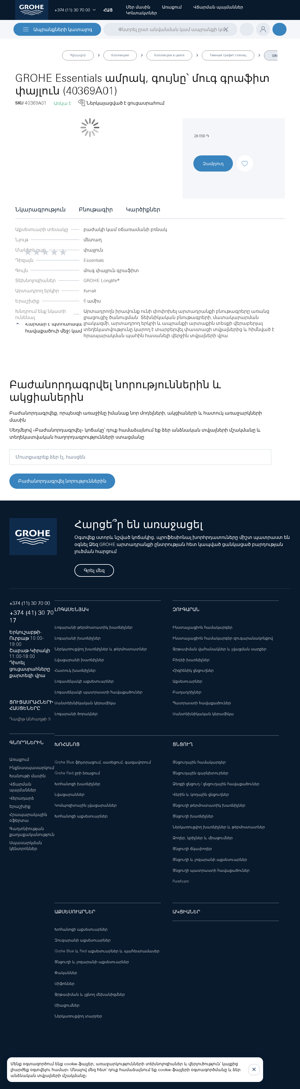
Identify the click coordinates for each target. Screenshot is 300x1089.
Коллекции (120, 55)
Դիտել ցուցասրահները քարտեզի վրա (29, 669)
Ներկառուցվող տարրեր (78, 1016)
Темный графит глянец (228, 55)
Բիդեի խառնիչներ (191, 660)
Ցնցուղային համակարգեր (199, 762)
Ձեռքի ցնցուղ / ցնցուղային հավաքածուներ (216, 784)
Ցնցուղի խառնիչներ (193, 816)
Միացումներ (66, 1005)
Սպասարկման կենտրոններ (25, 845)
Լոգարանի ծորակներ (76, 714)
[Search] (107, 29)
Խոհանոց (67, 744)
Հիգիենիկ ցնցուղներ (193, 670)
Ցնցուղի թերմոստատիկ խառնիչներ (209, 805)
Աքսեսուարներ (187, 681)
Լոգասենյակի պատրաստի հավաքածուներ (98, 692)
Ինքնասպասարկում (31, 767)
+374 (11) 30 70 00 (29, 603)
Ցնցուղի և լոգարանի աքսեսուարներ (210, 859)
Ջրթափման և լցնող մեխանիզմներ (89, 994)
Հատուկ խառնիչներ (75, 670)
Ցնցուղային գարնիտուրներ (200, 773)
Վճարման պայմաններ (22, 787)
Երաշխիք (19, 806)
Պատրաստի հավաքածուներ (202, 703)
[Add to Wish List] (245, 158)
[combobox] (170, 29)
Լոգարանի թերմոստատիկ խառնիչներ (93, 627)
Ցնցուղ (183, 744)
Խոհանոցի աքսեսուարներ (81, 816)
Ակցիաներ (186, 912)
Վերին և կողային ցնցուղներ (201, 794)
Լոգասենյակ (71, 609)
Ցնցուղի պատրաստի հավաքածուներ (211, 870)
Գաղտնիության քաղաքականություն (31, 831)
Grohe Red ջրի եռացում (77, 773)
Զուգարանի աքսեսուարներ (82, 940)
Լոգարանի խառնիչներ (77, 638)
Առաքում (19, 759)
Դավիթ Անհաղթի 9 (29, 719)
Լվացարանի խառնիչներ (79, 660)
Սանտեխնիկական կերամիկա (85, 703)
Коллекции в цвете (169, 55)
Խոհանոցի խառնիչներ (77, 784)
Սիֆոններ (64, 983)
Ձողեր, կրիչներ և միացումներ (203, 838)
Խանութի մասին (27, 776)
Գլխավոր (78, 55)
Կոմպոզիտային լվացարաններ (85, 805)
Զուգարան (186, 609)
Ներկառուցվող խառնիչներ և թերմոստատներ (100, 649)
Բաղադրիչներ (187, 692)
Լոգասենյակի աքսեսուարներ (84, 681)
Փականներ (65, 973)
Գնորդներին (26, 742)
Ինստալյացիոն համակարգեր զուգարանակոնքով (223, 638)
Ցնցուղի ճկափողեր (192, 849)
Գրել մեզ (94, 570)
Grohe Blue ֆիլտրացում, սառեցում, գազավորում (102, 762)
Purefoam (181, 881)
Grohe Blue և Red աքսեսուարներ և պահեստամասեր (106, 951)
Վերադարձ (21, 798)
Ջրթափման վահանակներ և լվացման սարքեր (219, 649)
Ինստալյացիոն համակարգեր (202, 627)
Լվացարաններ (69, 794)
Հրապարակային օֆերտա (28, 817)
